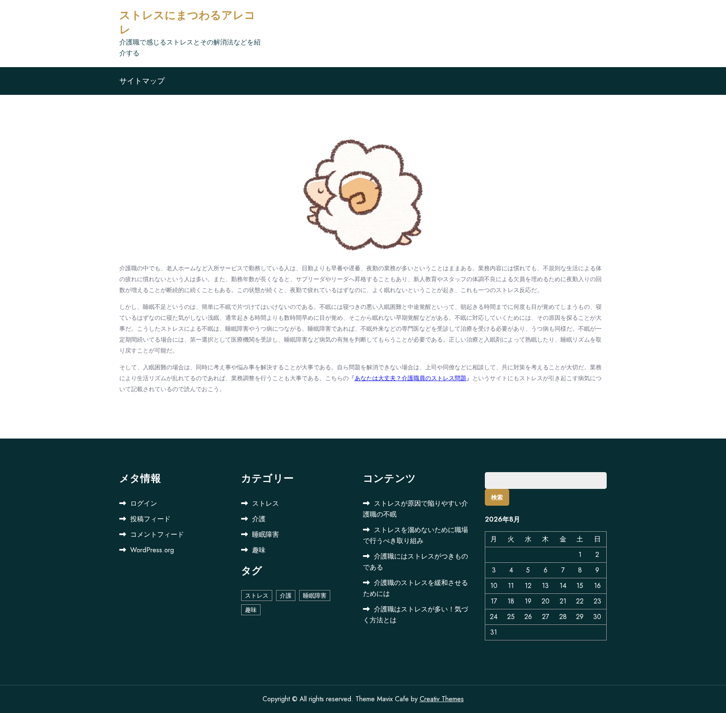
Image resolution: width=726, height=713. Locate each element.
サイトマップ (142, 81)
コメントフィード (157, 534)
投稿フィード (150, 519)
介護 (259, 519)
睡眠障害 (265, 534)
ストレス (265, 503)
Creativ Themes (442, 699)
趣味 (259, 550)
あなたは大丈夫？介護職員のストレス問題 (410, 378)
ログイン (143, 503)
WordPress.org (152, 550)
